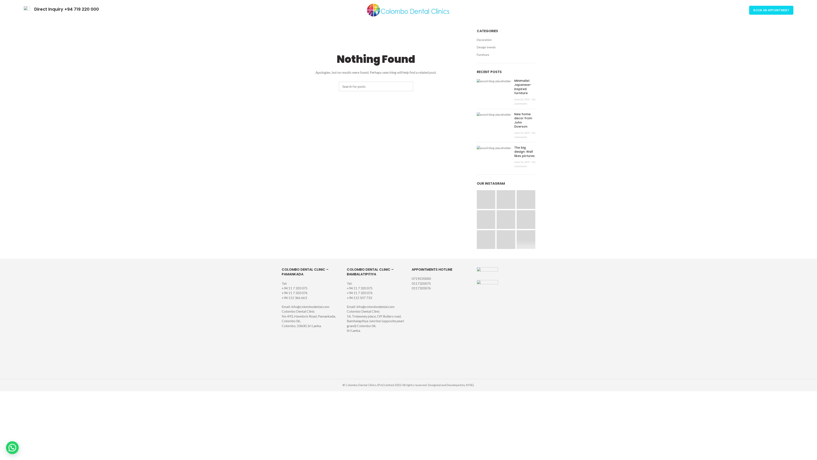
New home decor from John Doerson (523, 120)
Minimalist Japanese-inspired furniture (522, 87)
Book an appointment (771, 10)
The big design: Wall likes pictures (524, 151)
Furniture (483, 54)
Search (408, 86)
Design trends (486, 47)
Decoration (484, 40)
